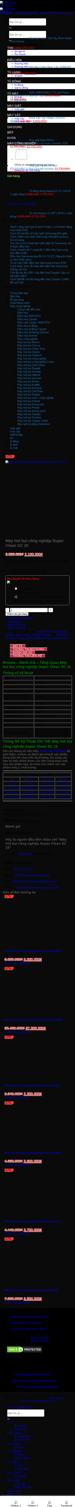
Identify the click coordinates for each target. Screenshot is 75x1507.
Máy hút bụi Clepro (28, 351)
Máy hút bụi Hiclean (29, 371)
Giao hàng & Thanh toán (26, 1322)
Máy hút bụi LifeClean (30, 391)
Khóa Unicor (29, 788)
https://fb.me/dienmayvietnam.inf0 (37, 887)
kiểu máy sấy (23, 1487)
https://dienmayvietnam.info (32, 875)
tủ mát (13, 93)
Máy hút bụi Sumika (29, 417)
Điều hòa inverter (27, 335)
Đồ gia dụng (63, 783)
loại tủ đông (22, 1458)
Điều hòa (22, 312)
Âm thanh (21, 1428)
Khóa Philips (63, 788)
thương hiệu (23, 1436)
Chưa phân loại (19, 293)
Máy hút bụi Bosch (28, 342)
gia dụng (14, 127)
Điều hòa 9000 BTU (29, 315)
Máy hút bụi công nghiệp (31, 358)
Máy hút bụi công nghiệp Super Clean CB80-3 (33, 950)
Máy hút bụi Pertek (28, 407)
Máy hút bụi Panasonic (30, 404)
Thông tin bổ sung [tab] (28, 649)
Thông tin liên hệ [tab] (27, 655)
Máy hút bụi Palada (28, 401)
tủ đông (14, 81)
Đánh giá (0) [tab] (22, 652)
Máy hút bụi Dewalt (28, 368)
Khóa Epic (47, 796)
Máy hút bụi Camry (28, 345)
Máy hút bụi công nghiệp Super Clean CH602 (32, 1152)
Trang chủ (6, 13)
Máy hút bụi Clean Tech (31, 348)
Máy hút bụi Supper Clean (56, 13)
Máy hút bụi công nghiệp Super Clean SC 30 (32, 1085)
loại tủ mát (21, 1468)
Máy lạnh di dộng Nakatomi (33, 424)
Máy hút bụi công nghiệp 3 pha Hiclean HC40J (33, 1019)
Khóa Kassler (46, 788)
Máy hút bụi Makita (28, 394)
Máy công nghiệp (21, 143)
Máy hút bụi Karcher (29, 378)
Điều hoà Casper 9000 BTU (33, 322)
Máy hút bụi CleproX (29, 355)
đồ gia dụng (17, 299)
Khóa (25, 792)
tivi (10, 47)
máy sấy (14, 115)
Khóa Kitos (63, 792)
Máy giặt (47, 779)
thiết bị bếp (16, 434)
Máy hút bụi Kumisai (29, 387)
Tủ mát (47, 783)
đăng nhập (25, 854)
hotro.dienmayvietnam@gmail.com (34, 881)
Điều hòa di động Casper (32, 329)
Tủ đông (29, 783)
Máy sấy (63, 779)
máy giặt (14, 105)
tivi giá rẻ (20, 1425)
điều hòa (14, 60)
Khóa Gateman (29, 796)
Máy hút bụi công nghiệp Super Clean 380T (31, 1290)
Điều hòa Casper (27, 319)
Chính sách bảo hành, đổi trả (28, 1329)
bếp (10, 132)
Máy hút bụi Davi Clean (31, 365)
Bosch (32, 792)
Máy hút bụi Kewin (28, 381)
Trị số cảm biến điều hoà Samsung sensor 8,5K (38, 262)
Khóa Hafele (47, 792)
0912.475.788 (22, 869)
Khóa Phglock (11, 788)
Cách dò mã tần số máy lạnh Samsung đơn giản (39, 233)
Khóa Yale (11, 792)
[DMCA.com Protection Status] (24, 1352)
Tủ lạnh (11, 783)
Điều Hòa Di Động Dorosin (33, 332)
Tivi (11, 779)
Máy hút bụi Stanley (29, 414)
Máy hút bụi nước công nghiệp (35, 397)
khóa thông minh (20, 302)
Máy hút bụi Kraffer (28, 384)
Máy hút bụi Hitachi (28, 374)
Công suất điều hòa (28, 309)
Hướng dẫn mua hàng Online (29, 1316)
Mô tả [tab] (17, 646)
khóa (11, 138)
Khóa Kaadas (63, 796)
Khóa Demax (11, 796)
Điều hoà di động (27, 325)
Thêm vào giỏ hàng (17, 614)
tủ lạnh (13, 72)
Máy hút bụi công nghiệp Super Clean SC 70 (32, 1221)
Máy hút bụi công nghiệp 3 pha (35, 361)
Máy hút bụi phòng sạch (31, 410)
